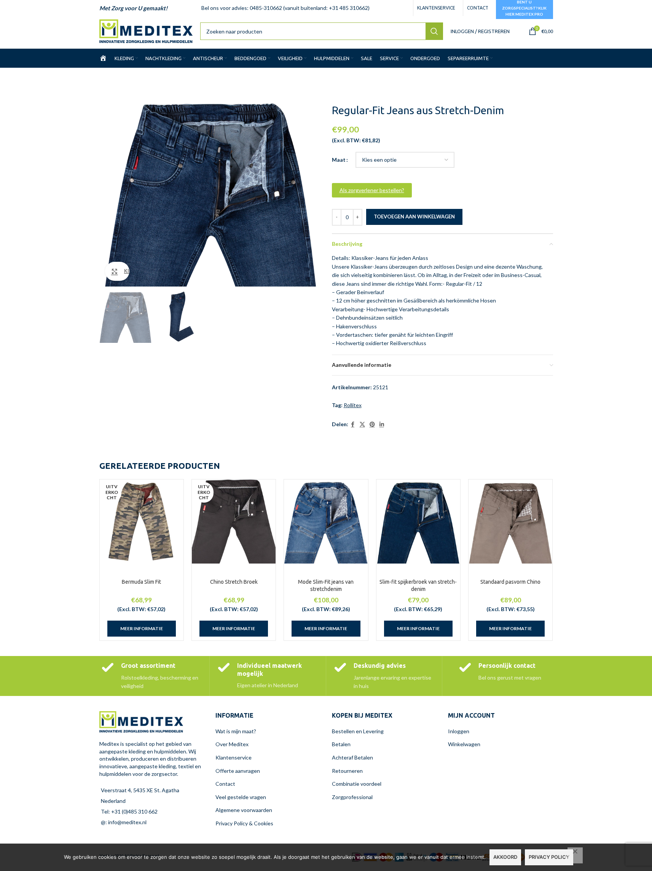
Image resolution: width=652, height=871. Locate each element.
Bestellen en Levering (358, 731)
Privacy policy (549, 857)
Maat (339, 159)
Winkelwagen (464, 744)
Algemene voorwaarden (243, 810)
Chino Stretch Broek (234, 582)
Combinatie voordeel (356, 783)
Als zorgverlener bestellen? (372, 190)
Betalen (341, 744)
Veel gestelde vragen (240, 797)
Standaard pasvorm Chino (510, 582)
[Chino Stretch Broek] (234, 521)
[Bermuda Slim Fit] (141, 521)
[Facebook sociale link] (352, 424)
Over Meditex (232, 744)
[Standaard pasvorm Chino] (510, 521)
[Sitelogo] (146, 30)
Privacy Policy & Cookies (244, 823)
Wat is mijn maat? (235, 731)
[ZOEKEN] (434, 31)
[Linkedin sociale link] (381, 424)
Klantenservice (233, 757)
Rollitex (353, 405)
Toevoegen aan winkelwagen (414, 216)
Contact (225, 783)
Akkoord (505, 857)
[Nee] (575, 855)
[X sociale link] (362, 424)
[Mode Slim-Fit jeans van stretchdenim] (326, 521)
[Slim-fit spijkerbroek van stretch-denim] (418, 521)
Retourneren (347, 770)
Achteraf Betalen (352, 757)
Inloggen (458, 731)
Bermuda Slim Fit (141, 582)
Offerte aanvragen (237, 770)
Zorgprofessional (352, 797)
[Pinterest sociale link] (372, 424)
